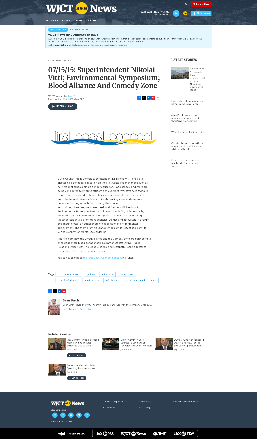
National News (197, 68)
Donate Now (202, 4)
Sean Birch (74, 96)
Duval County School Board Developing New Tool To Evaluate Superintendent (189, 343)
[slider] (181, 13)
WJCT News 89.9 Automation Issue (73, 34)
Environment (92, 280)
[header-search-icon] (186, 4)
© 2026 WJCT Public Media (61, 422)
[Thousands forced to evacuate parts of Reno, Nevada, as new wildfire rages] (180, 73)
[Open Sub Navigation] (72, 20)
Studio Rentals (109, 408)
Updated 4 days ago (79, 30)
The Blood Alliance (68, 280)
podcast (91, 274)
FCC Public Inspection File (115, 402)
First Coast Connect (60, 60)
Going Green (126, 274)
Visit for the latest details (87, 45)
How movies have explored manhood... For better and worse (185, 163)
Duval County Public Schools (140, 280)
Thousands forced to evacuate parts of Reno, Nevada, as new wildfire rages (198, 81)
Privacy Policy (144, 402)
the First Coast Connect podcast (102, 257)
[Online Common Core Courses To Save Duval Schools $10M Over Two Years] (110, 344)
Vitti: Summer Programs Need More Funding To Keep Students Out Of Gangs (83, 343)
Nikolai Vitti (112, 280)
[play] (176, 13)
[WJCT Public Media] (71, 433)
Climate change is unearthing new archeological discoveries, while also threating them (187, 146)
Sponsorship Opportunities (185, 402)
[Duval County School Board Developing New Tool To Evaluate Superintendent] (164, 344)
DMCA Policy (144, 408)
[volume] (185, 13)
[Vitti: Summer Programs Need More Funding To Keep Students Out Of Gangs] (57, 344)
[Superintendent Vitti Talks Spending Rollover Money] (57, 370)
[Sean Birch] (54, 307)
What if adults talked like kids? (187, 132)
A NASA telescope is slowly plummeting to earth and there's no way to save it (185, 118)
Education (107, 274)
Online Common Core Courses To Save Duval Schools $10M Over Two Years (136, 343)
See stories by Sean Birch (78, 309)
